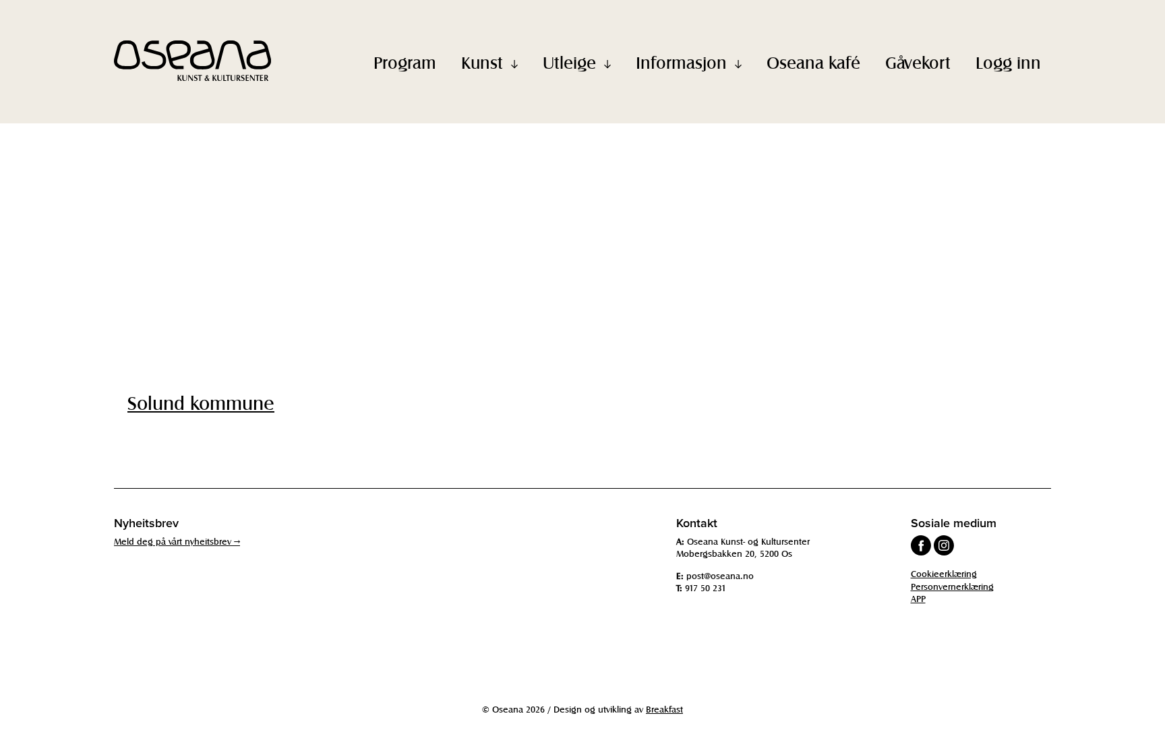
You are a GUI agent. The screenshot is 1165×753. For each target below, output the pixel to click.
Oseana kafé (813, 62)
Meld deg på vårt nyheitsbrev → (177, 541)
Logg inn (1008, 62)
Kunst (482, 62)
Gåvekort (918, 62)
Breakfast (664, 709)
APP (918, 598)
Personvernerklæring (952, 586)
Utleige (569, 62)
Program (405, 62)
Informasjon (681, 62)
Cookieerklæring (944, 573)
